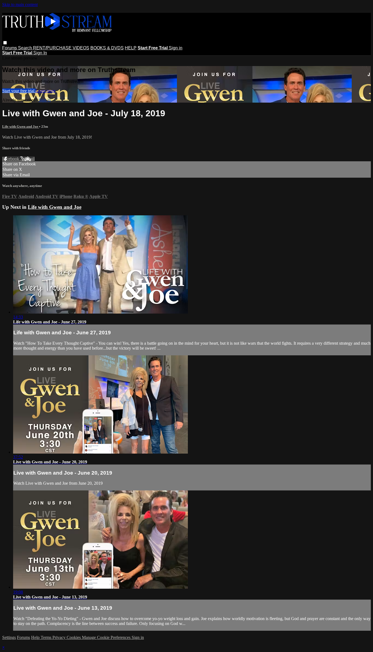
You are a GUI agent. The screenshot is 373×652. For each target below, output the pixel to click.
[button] (5, 42)
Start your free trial (18, 90)
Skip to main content (20, 4)
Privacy (59, 637)
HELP (131, 48)
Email (30, 158)
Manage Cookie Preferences (107, 637)
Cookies (74, 637)
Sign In (40, 52)
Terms (46, 637)
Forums (10, 48)
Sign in (175, 48)
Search (25, 48)
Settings (9, 637)
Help (36, 637)
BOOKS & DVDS (107, 48)
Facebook (11, 158)
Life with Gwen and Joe (20, 126)
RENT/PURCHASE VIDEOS (61, 48)
